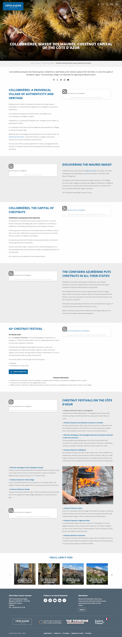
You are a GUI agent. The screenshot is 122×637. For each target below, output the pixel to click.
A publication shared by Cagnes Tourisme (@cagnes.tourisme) (33, 516)
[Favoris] (102, 4)
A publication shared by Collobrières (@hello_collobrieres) (86, 97)
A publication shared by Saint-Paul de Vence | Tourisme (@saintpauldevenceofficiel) (33, 410)
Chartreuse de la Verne (16, 137)
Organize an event (77, 633)
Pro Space (66, 633)
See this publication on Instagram (78, 331)
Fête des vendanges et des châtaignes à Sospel (26, 468)
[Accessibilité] (98, 4)
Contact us (57, 633)
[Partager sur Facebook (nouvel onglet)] (54, 80)
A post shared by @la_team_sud (33, 175)
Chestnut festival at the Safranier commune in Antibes (83, 423)
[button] (107, 4)
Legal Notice (48, 633)
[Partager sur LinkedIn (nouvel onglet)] (61, 80)
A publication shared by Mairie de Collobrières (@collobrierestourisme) (86, 335)
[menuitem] (13, 6)
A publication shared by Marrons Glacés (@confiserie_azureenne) (86, 214)
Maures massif (91, 171)
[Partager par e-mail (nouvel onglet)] (68, 80)
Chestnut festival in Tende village (22, 480)
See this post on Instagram (76, 210)
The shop (88, 633)
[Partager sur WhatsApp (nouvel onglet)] (64, 80)
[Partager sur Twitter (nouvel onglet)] (57, 80)
